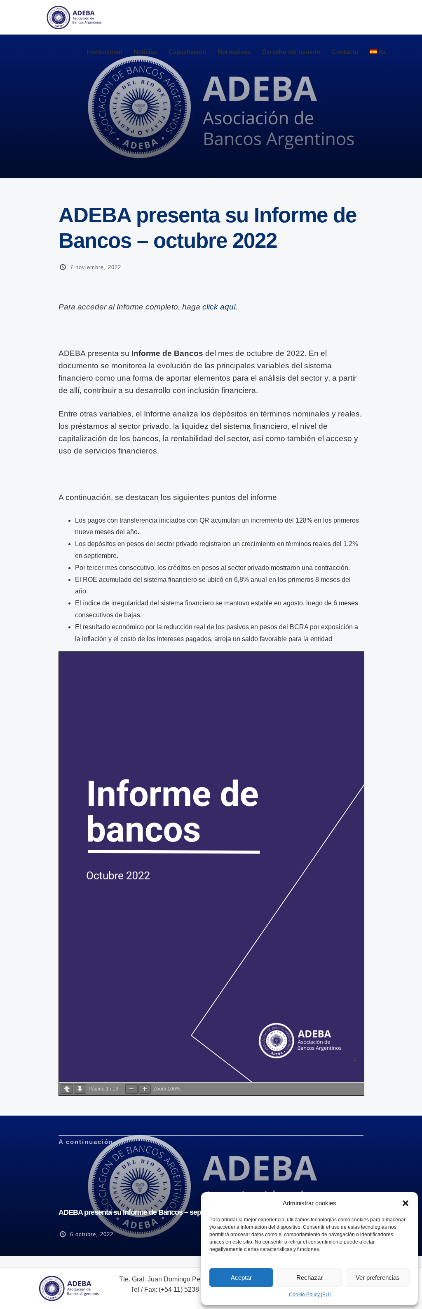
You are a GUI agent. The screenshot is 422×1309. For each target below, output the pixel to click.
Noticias (145, 51)
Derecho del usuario (291, 51)
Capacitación (187, 51)
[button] (405, 1203)
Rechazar (309, 1277)
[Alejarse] (131, 1089)
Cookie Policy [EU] (310, 1294)
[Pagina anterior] (67, 1089)
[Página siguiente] (80, 1089)
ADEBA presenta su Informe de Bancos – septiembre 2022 (150, 1212)
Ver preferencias (378, 1277)
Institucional (104, 51)
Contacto (345, 51)
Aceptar (241, 1277)
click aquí (219, 306)
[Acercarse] (144, 1089)
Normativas (234, 51)
